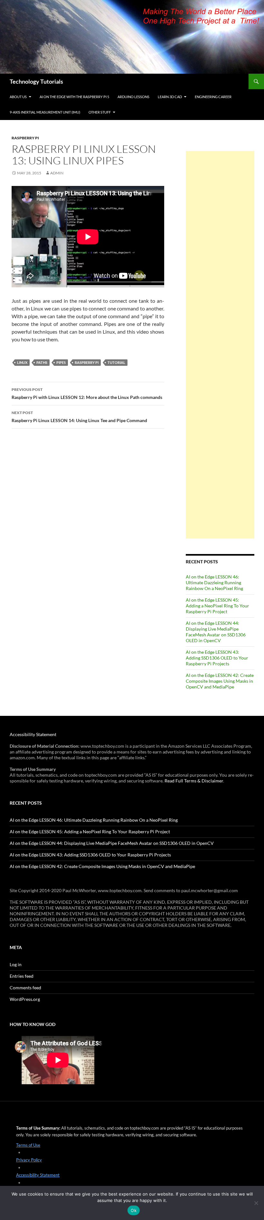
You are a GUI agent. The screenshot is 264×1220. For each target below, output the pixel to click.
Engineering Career (213, 97)
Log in (16, 964)
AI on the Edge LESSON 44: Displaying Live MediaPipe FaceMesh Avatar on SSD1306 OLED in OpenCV (216, 631)
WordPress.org (25, 999)
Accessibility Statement (33, 734)
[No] (256, 1203)
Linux (22, 362)
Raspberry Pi (25, 137)
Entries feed (21, 976)
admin (56, 173)
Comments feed (25, 987)
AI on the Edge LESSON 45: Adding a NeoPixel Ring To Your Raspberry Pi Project (217, 605)
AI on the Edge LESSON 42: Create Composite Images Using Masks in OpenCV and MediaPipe (220, 680)
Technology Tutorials (36, 81)
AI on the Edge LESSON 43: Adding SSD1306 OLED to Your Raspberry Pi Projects (217, 657)
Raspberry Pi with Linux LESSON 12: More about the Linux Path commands (87, 393)
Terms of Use (28, 1145)
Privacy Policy (29, 1159)
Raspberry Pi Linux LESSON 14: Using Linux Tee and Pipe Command (79, 416)
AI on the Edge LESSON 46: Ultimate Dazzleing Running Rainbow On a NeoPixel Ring (214, 582)
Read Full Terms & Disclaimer (194, 780)
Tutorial (116, 362)
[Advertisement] (220, 345)
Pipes (61, 362)
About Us (18, 97)
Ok (134, 1210)
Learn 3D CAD (170, 97)
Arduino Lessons (133, 97)
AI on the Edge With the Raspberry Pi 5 (74, 97)
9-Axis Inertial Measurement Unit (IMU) (45, 112)
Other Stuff (100, 112)
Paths (41, 362)
